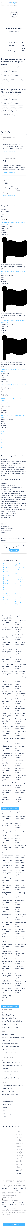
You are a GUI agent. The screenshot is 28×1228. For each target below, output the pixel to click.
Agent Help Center (8, 1075)
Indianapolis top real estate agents (20, 679)
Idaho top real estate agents (7, 861)
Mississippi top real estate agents (7, 902)
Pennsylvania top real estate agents (7, 953)
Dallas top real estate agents (20, 643)
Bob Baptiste (7, 568)
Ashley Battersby (20, 568)
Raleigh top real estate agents (20, 715)
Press (3, 1111)
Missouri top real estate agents (19, 902)
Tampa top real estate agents (7, 715)
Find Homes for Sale (9, 1018)
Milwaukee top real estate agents (7, 748)
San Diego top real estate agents (20, 637)
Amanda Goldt (19, 582)
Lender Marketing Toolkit (11, 1094)
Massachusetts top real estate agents (20, 887)
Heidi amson (18, 566)
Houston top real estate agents (19, 629)
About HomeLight (8, 1101)
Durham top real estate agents (19, 800)
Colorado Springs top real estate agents (20, 693)
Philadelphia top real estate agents (7, 666)
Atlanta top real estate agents (20, 673)
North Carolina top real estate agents (20, 931)
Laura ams (6, 566)
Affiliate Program (8, 1114)
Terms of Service (15, 1184)
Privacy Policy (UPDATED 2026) (14, 1186)
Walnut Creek (6, 68)
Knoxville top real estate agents (6, 792)
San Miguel (5, 71)
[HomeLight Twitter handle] (3, 1126)
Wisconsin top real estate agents (20, 990)
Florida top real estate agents (20, 846)
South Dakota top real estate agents (20, 961)
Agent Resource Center (10, 1072)
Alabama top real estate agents (6, 818)
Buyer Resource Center (10, 1027)
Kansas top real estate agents (7, 872)
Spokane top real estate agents (6, 777)
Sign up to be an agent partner (12, 1063)
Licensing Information (9, 1209)
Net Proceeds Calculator (10, 1047)
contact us (19, 1173)
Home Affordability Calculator (12, 1021)
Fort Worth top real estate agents (7, 701)
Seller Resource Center (10, 1050)
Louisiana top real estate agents (6, 880)
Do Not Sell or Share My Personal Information (14, 1189)
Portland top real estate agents (19, 686)
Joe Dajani (6, 578)
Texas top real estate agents (20, 967)
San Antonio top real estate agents (7, 637)
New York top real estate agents (6, 622)
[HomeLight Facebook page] (6, 1126)
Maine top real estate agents (20, 879)
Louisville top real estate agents (19, 748)
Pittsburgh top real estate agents (20, 785)
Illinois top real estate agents (20, 861)
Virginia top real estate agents (7, 982)
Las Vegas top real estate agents (6, 659)
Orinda (20, 79)
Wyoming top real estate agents (6, 998)
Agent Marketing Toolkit (10, 1078)
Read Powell (6, 590)
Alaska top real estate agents (20, 817)
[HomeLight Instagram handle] (9, 1126)
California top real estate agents (6, 833)
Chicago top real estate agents (7, 628)
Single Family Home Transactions (11, 180)
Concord (15, 68)
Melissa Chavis (7, 576)
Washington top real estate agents (20, 721)
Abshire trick (7, 604)
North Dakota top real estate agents (7, 939)
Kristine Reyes (19, 594)
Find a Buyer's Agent (9, 1015)
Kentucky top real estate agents (19, 873)
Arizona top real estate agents (7, 824)
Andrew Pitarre (19, 586)
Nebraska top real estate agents (19, 909)
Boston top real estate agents (7, 740)
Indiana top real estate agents (7, 866)
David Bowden (7, 572)
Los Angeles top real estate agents (20, 622)
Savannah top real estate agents (6, 800)
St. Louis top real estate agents (6, 763)
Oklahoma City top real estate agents (20, 708)
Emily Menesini (7, 584)
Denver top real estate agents (7, 673)
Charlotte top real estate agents (19, 652)
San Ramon (16, 75)
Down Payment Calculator (11, 1024)
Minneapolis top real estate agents (20, 777)
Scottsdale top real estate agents (20, 701)
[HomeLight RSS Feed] (19, 1126)
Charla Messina (19, 584)
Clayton (13, 79)
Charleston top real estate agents (20, 770)
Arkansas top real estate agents (19, 825)
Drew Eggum (7, 580)
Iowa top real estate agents (19, 866)
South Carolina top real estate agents (7, 961)
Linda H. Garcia (19, 580)
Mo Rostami (6, 598)
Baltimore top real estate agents (20, 741)
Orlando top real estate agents (6, 721)
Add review (14, 550)
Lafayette (5, 83)
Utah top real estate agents (6, 974)
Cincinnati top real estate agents (7, 770)
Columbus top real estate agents (7, 686)
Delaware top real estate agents (19, 840)
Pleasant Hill (6, 75)
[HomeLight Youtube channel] (13, 1126)
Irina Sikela (18, 598)
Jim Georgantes (7, 582)
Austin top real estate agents (7, 651)
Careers (4, 1108)
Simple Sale (6, 1040)
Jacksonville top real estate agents (20, 666)
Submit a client (7, 1069)
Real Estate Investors (9, 1117)
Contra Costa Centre (8, 114)
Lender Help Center (8, 1091)
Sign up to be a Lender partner (12, 1085)
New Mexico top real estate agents (20, 924)
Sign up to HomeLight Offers (12, 1066)
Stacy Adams (6, 564)
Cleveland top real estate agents (19, 763)
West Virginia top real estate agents (7, 990)
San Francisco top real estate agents (7, 679)
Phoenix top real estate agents (6, 644)
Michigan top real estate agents (6, 895)
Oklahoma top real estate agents (7, 946)
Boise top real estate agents (20, 791)
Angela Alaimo (19, 564)
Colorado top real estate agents (19, 833)
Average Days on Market (9, 137)
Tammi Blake (7, 570)
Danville (5, 79)
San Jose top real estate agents (19, 755)
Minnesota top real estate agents (20, 895)
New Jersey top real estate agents (7, 924)
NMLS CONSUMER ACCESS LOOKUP (14, 1202)
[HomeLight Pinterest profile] (16, 1126)
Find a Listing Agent (8, 1034)
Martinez (14, 71)
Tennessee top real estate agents (7, 968)
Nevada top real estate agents (7, 916)
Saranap (13, 107)
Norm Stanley (7, 600)
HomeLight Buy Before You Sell (13, 1037)
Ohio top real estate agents (19, 938)
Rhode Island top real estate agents (20, 953)
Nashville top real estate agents (19, 659)
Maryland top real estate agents (6, 887)
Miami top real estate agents (7, 707)
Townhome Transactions (9, 158)
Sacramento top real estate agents (7, 733)
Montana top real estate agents (6, 909)
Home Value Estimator (10, 1044)
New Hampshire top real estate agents (20, 917)
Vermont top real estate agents (19, 975)
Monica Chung (19, 576)
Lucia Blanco (18, 570)
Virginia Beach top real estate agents (7, 755)
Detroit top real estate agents (7, 784)
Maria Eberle (18, 578)
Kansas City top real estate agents (20, 733)
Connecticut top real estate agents (7, 840)
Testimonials (6, 1105)
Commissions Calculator (10, 1053)
